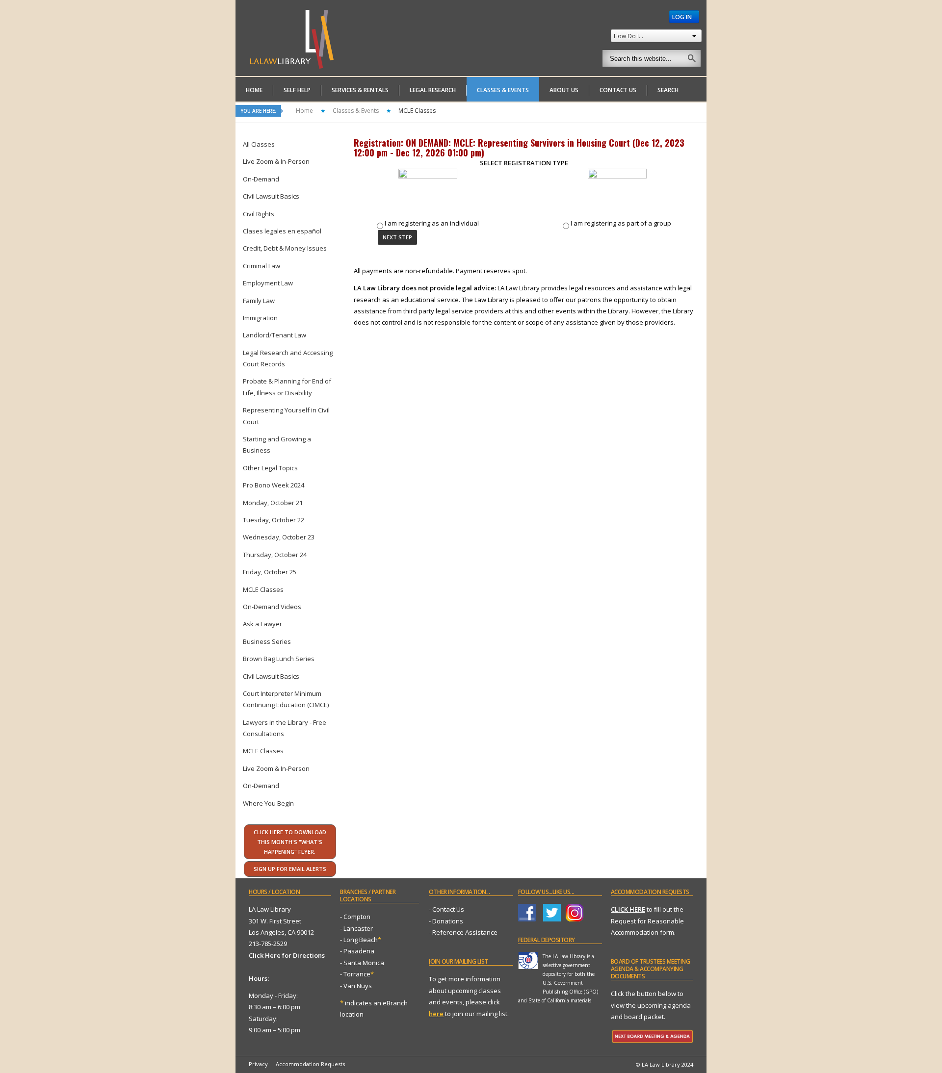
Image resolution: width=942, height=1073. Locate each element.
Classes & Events (356, 110)
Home (304, 110)
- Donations (446, 921)
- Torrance (357, 974)
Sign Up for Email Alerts (290, 868)
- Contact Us (446, 909)
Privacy (258, 1064)
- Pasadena (357, 950)
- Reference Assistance (463, 932)
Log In (682, 17)
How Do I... (628, 36)
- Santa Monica (362, 962)
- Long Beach (359, 939)
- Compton (355, 916)
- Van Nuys (356, 985)
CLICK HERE (628, 909)
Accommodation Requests (310, 1064)
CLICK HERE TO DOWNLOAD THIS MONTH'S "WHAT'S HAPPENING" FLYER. (290, 841)
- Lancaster (356, 928)
